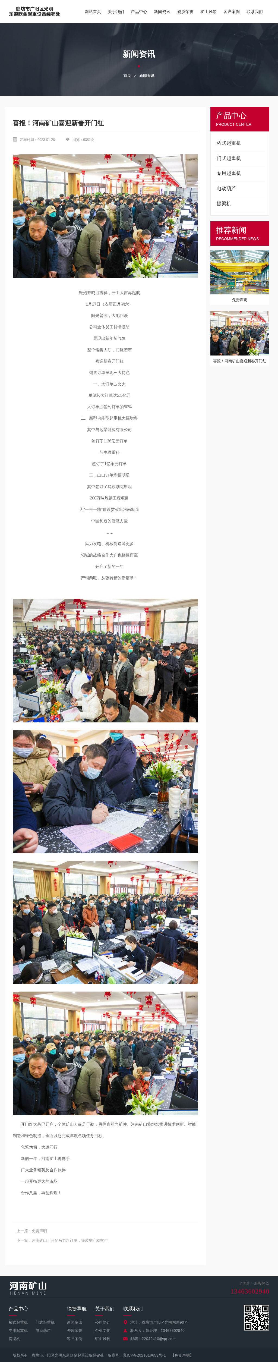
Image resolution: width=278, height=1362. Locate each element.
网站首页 (93, 11)
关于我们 (116, 11)
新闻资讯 (162, 11)
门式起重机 (45, 1322)
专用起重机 (18, 1330)
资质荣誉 (185, 11)
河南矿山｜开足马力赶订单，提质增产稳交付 (70, 1240)
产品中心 (139, 11)
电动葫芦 (43, 1330)
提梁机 (14, 1338)
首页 (127, 75)
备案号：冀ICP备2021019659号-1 (137, 1355)
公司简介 (102, 1322)
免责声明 (39, 1231)
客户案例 (231, 11)
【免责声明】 (182, 1355)
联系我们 (255, 11)
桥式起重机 (18, 1322)
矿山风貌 (208, 11)
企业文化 (102, 1330)
